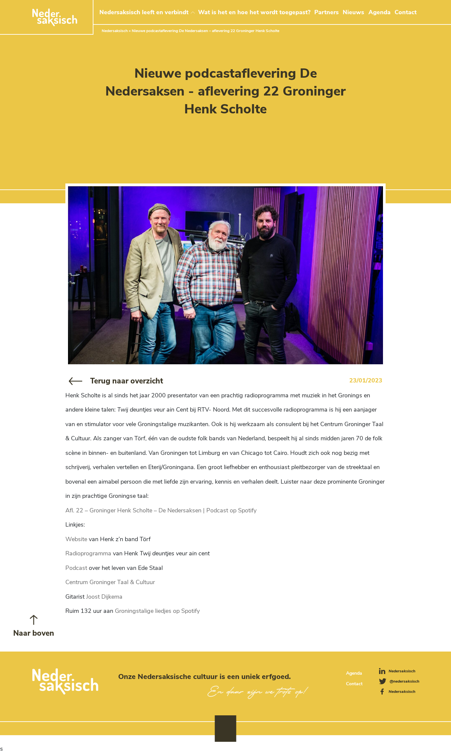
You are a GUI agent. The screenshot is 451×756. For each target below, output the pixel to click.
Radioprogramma (88, 553)
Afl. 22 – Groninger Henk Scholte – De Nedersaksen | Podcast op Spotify (161, 510)
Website (76, 539)
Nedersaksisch (115, 30)
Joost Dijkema (104, 597)
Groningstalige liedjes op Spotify (157, 611)
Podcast (76, 568)
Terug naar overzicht (126, 381)
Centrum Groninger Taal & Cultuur (110, 582)
